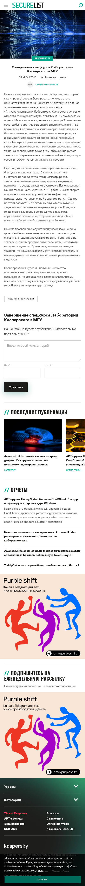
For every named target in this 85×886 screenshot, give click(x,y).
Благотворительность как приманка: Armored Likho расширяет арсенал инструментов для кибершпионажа (40, 536)
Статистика (55, 818)
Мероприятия (43, 58)
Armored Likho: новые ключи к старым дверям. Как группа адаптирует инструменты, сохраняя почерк (30, 460)
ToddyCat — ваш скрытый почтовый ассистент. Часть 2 (41, 565)
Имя (7, 365)
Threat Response (15, 813)
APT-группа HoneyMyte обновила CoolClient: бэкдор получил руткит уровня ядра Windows (41, 501)
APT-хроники (13, 818)
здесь (39, 870)
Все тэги (53, 813)
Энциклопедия (14, 823)
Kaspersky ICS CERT (61, 829)
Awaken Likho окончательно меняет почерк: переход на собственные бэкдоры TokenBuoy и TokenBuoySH (42, 553)
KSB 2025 (10, 829)
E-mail (49, 365)
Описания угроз (58, 823)
